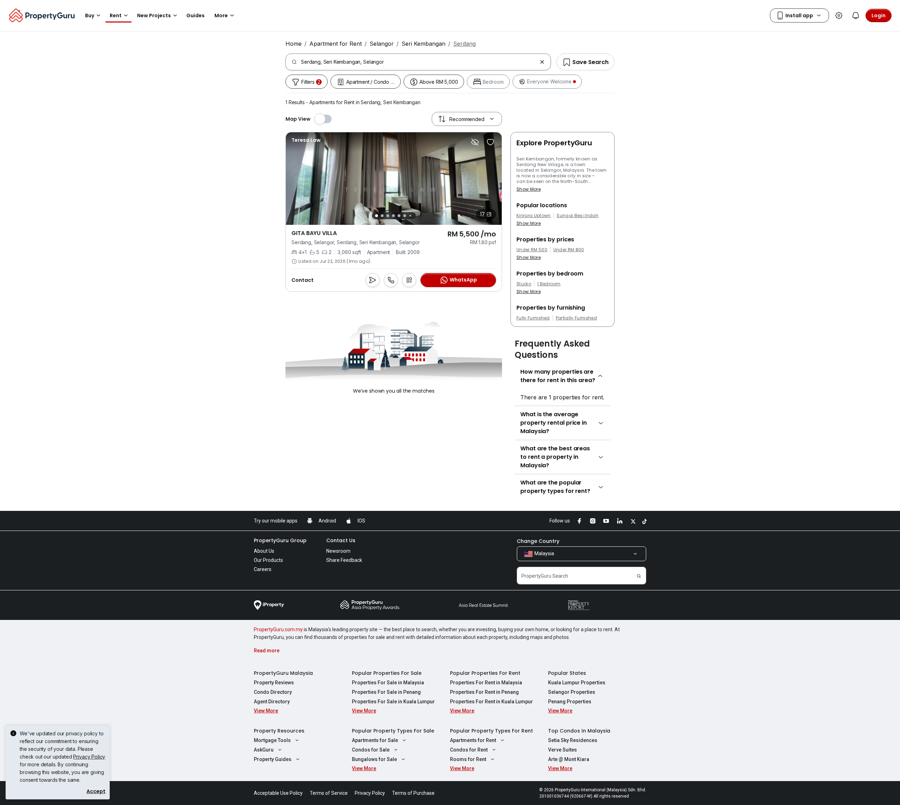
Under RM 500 (531, 250)
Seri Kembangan (423, 43)
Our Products (268, 560)
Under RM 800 (568, 250)
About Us (264, 551)
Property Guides (272, 759)
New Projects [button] (154, 15)
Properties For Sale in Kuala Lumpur (393, 701)
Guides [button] (195, 15)
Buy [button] (89, 15)
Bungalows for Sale (374, 759)
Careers (262, 569)
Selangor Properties (571, 692)
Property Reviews (274, 682)
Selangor (381, 43)
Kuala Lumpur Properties (576, 682)
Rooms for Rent (468, 759)
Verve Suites (562, 750)
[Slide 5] (399, 215)
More (221, 15)
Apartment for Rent (335, 43)
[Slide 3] (387, 215)
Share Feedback (344, 560)
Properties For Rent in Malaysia (486, 682)
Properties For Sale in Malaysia (388, 682)
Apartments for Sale (375, 740)
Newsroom (338, 551)
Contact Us (340, 540)
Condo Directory (273, 692)
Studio (523, 284)
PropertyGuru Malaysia (283, 673)
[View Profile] (306, 140)
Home (293, 43)
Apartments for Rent (473, 740)
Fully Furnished (533, 318)
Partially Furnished (576, 318)
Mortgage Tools (272, 740)
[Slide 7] (410, 216)
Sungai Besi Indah (577, 215)
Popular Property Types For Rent (491, 730)
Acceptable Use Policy (278, 793)
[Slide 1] (376, 215)
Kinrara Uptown (533, 215)
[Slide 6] (404, 215)
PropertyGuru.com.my (278, 629)
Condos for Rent (469, 750)
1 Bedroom (549, 284)
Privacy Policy (89, 757)
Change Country (538, 541)
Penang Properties (569, 701)
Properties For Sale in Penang (386, 692)
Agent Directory (272, 701)
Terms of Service (329, 793)
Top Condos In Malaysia (579, 730)
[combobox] (419, 62)
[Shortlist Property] (490, 142)
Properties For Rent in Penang (484, 692)
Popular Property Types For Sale (393, 730)
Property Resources (279, 730)
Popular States (567, 673)
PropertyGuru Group (280, 540)
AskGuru (264, 750)
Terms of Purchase (413, 793)
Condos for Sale (371, 750)
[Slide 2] (382, 215)
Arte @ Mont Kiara (568, 759)
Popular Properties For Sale (387, 673)
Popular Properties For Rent (485, 673)
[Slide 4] (393, 215)
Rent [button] (116, 15)
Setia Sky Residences (572, 740)
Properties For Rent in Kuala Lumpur (491, 701)
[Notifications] (856, 15)
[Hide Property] (475, 142)
